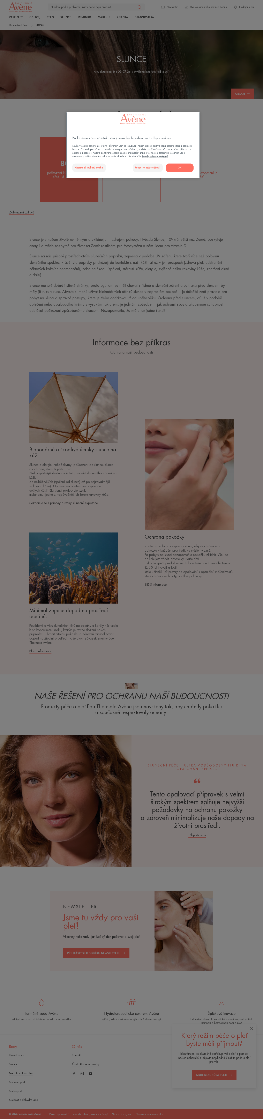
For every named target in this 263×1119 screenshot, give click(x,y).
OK (179, 168)
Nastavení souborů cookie (89, 168)
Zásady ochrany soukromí (155, 157)
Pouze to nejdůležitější (147, 168)
